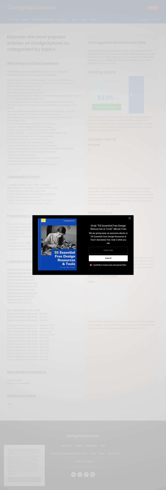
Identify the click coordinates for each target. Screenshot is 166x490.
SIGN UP (108, 258)
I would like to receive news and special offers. (110, 265)
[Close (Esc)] (129, 219)
